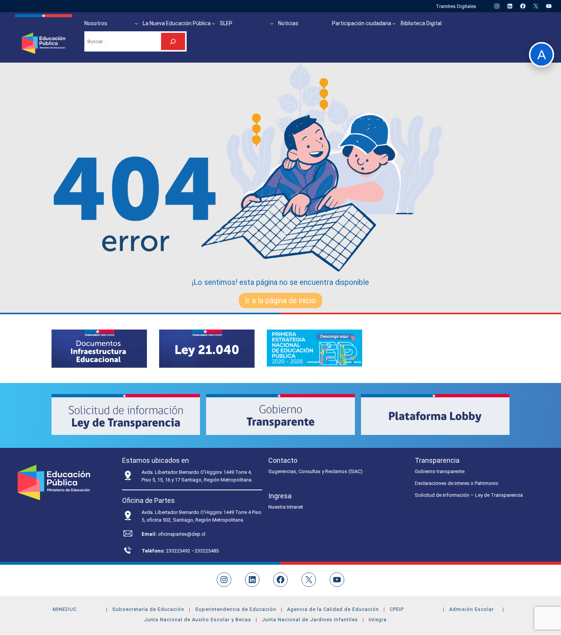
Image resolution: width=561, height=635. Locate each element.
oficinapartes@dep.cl (181, 534)
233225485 (207, 551)
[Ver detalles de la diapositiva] (99, 348)
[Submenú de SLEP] (271, 23)
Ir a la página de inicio (280, 300)
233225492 (178, 551)
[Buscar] (173, 41)
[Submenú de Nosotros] (136, 23)
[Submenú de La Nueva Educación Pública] (213, 23)
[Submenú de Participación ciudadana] (393, 23)
